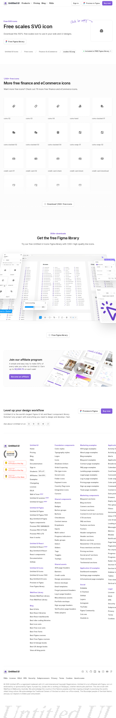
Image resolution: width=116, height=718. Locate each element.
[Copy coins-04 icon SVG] (58, 106)
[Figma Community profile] (111, 671)
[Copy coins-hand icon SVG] (80, 106)
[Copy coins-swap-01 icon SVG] (80, 132)
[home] (11, 3)
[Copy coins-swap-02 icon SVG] (102, 132)
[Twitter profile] (87, 671)
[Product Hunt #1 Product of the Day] (15, 462)
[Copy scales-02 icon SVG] (101, 31)
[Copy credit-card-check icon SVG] (58, 159)
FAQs (51, 3)
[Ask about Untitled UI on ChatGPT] (29, 424)
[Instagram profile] (103, 671)
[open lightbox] (80, 368)
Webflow (7, 689)
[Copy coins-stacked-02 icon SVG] (14, 132)
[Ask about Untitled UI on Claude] (34, 424)
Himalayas (65, 687)
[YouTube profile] (107, 671)
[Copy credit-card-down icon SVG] (80, 159)
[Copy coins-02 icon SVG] (14, 106)
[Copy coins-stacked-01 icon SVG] (102, 106)
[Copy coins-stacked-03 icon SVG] (36, 132)
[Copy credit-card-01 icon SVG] (14, 159)
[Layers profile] (99, 671)
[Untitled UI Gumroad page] (10, 454)
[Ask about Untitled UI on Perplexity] (38, 424)
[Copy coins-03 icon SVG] (36, 106)
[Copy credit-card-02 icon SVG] (36, 159)
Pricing (37, 3)
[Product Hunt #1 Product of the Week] (15, 476)
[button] (27, 3)
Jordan (44, 687)
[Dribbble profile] (83, 671)
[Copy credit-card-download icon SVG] (102, 159)
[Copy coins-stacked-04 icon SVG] (58, 132)
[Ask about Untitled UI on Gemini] (43, 424)
